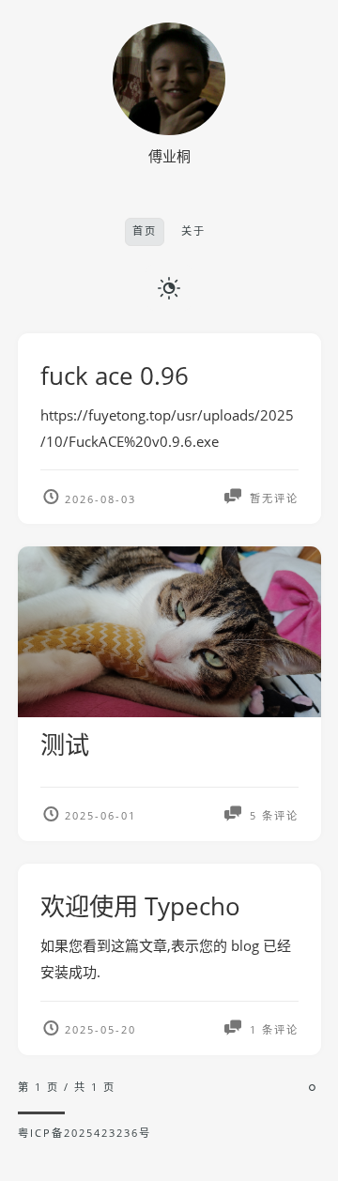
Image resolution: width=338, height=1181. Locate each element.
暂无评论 (271, 499)
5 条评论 (271, 815)
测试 (64, 744)
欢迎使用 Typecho (140, 906)
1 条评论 (271, 1029)
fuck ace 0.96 (114, 375)
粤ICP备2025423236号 (84, 1133)
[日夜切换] (169, 287)
